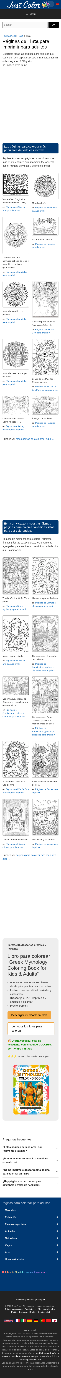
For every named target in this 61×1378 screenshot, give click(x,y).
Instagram (40, 1300)
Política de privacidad (40, 1312)
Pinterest (30, 1300)
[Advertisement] (30, 103)
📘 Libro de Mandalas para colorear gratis (24, 1272)
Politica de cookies (19, 1312)
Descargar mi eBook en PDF (29, 1015)
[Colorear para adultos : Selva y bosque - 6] (16, 414)
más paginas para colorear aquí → (35, 439)
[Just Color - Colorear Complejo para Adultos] (29, 1321)
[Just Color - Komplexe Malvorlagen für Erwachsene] (36, 1321)
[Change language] (57, 4)
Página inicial (9, 36)
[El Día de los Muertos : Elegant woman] (45, 374)
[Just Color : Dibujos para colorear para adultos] (28, 4)
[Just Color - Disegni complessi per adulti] (23, 1321)
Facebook (20, 1300)
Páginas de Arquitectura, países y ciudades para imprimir (43, 667)
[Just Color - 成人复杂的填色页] (48, 1321)
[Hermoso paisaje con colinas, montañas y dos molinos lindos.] (45, 413)
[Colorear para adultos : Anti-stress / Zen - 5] (45, 317)
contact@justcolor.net (30, 1359)
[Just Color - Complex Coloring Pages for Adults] (8, 1321)
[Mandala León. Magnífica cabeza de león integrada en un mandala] (45, 198)
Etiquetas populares (14, 1309)
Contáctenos (30, 1309)
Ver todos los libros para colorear (27, 1028)
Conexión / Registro (50, 4)
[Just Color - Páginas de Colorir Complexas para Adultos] (42, 1321)
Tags (20, 36)
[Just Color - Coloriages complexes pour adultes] (17, 1321)
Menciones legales (46, 1309)
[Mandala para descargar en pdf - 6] (16, 368)
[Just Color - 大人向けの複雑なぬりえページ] (54, 1321)
